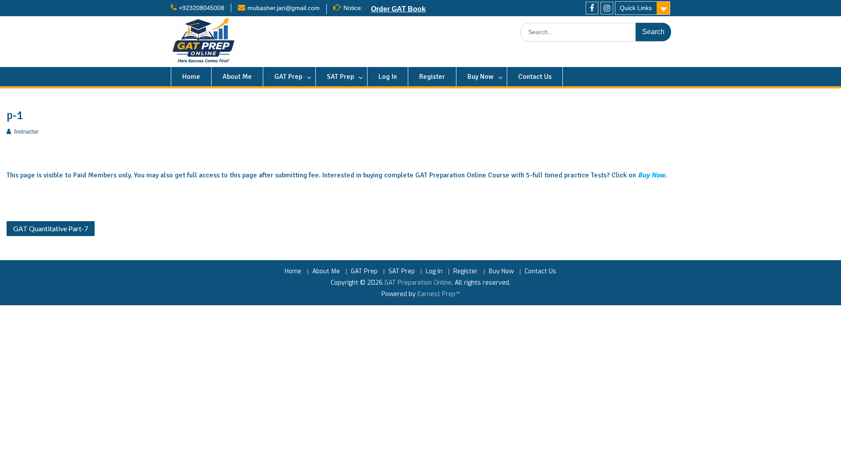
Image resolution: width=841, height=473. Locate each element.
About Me (237, 76)
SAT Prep (340, 76)
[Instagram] (607, 8)
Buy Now (480, 76)
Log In (387, 76)
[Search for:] (595, 32)
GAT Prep (288, 76)
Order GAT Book (398, 9)
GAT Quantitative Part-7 (50, 228)
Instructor (26, 131)
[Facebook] (592, 8)
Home (191, 76)
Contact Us (534, 76)
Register (432, 76)
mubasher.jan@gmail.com (283, 7)
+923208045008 (201, 7)
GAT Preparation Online (418, 283)
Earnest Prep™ (438, 294)
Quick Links (636, 7)
